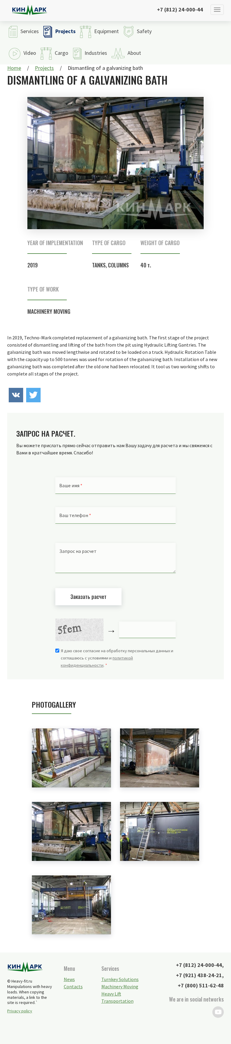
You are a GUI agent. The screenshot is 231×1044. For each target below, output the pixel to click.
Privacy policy (19, 1011)
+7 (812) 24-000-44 (180, 9)
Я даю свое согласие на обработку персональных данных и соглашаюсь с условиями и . (117, 658)
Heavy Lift (111, 994)
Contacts (73, 986)
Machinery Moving (48, 311)
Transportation (117, 1001)
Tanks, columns (110, 265)
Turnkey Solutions (120, 979)
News (69, 979)
